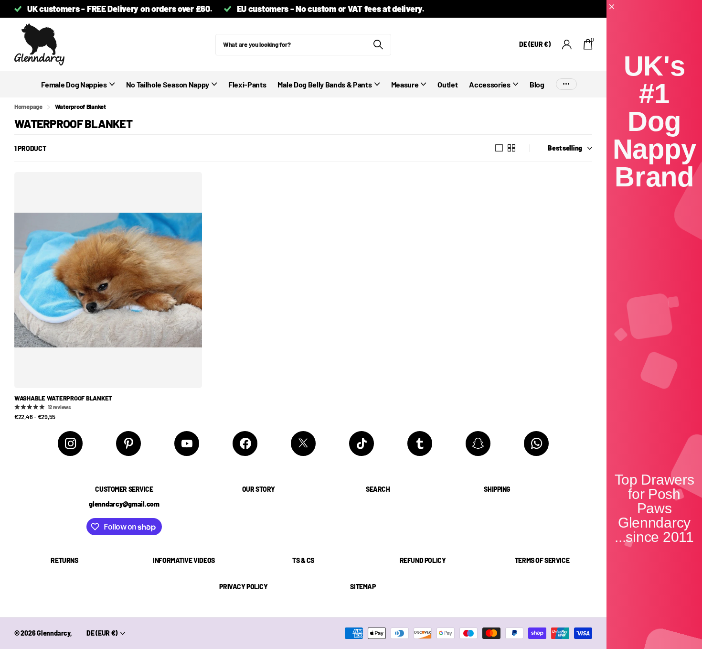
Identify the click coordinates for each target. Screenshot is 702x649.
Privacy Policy (243, 587)
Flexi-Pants (247, 84)
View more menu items (566, 84)
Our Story (258, 489)
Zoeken (378, 44)
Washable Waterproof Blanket (63, 398)
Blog (537, 84)
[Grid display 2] (511, 148)
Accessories (489, 84)
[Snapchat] (478, 443)
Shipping (497, 489)
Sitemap (362, 587)
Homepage (28, 106)
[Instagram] (70, 443)
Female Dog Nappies (73, 84)
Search (378, 489)
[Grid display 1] (499, 148)
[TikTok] (361, 443)
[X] (303, 443)
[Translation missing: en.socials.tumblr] (419, 443)
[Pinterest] (128, 443)
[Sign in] (567, 44)
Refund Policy (423, 560)
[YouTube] (186, 443)
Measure (405, 84)
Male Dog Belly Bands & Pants (324, 84)
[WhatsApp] (536, 443)
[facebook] (245, 443)
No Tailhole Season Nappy (167, 84)
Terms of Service (542, 560)
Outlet (447, 84)
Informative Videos (183, 560)
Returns (64, 560)
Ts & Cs (303, 560)
